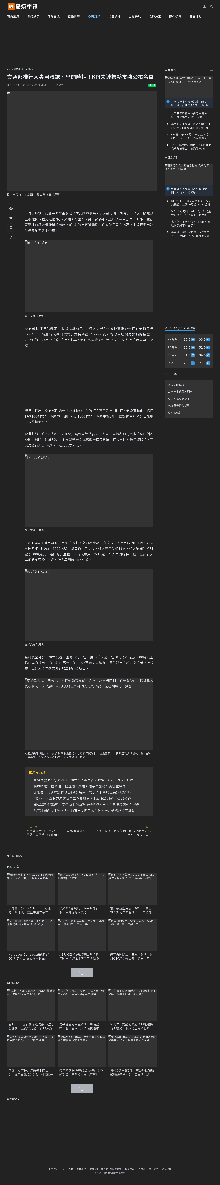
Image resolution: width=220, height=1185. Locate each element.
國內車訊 (13, 16)
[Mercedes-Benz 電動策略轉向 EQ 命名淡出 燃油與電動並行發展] (31, 935)
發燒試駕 (33, 16)
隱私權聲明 (115, 1169)
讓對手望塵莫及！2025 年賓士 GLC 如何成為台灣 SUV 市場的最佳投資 (132, 910)
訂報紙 (141, 1169)
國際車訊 (54, 16)
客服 (70, 1169)
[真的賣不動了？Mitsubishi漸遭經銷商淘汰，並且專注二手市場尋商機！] (31, 889)
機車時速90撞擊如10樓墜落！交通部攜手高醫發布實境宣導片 (79, 786)
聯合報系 (129, 1169)
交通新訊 (94, 16)
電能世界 (74, 16)
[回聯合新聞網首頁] (11, 6)
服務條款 (94, 1169)
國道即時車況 (176, 384)
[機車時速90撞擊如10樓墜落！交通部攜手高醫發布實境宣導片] (82, 1051)
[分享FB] (11, 208)
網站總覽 (166, 1169)
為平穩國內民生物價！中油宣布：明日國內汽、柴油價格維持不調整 (84, 810)
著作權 (104, 1169)
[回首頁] (27, 6)
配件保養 (175, 16)
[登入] (204, 7)
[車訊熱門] (211, 157)
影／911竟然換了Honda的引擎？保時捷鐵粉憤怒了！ (79, 910)
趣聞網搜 (114, 16)
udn (9, 69)
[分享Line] (11, 218)
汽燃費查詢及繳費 (179, 405)
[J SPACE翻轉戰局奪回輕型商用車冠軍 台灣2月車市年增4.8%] (82, 935)
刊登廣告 (53, 1169)
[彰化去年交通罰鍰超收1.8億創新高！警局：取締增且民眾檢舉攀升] (132, 1005)
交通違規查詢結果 (179, 398)
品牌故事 (155, 16)
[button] (210, 6)
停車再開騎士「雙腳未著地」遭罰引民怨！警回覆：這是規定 (131, 956)
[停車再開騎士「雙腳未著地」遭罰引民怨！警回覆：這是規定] (132, 935)
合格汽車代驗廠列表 (180, 391)
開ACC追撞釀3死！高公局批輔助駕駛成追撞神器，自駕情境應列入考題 (86, 804)
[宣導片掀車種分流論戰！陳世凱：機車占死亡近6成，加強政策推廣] (31, 1051)
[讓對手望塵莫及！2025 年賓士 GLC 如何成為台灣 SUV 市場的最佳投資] (132, 889)
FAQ (64, 1169)
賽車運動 (196, 16)
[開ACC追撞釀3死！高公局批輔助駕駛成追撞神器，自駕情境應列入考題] (132, 1051)
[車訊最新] (211, 70)
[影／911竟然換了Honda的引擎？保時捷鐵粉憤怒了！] (82, 889)
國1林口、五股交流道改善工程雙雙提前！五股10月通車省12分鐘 (82, 798)
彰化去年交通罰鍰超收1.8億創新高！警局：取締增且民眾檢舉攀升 (83, 792)
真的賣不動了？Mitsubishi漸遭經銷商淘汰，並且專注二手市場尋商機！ (30, 910)
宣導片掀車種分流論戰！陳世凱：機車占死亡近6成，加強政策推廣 (83, 780)
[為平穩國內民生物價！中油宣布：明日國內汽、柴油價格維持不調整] (82, 1005)
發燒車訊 (18, 69)
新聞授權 (81, 1169)
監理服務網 (175, 412)
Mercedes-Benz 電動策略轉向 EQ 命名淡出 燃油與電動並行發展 (30, 956)
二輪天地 (135, 16)
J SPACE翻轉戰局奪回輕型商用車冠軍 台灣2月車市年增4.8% (80, 956)
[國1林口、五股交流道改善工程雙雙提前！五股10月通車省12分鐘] (31, 1005)
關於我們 (153, 1169)
